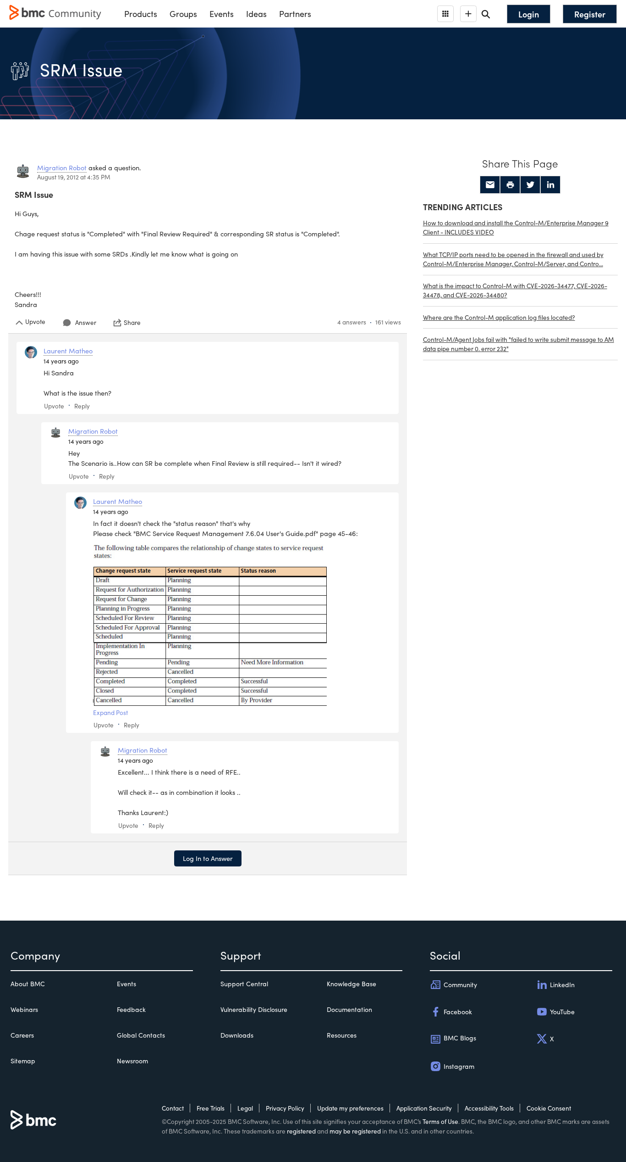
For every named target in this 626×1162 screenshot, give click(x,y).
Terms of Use (440, 1121)
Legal (245, 1108)
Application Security (424, 1108)
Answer (85, 322)
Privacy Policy (285, 1108)
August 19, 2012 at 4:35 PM (73, 177)
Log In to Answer (208, 858)
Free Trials (211, 1108)
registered (301, 1131)
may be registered (355, 1131)
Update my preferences (350, 1108)
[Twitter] (530, 185)
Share (132, 322)
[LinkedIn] (550, 185)
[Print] (510, 185)
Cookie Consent (549, 1108)
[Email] (490, 185)
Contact (173, 1108)
